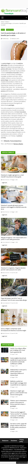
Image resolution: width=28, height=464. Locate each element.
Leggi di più (4, 182)
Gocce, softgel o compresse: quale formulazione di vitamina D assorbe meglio (13, 329)
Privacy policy (22, 440)
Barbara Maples (18, 144)
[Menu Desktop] (2, 17)
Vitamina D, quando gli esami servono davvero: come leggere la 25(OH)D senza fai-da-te (14, 207)
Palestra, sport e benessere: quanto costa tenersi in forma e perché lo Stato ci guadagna (18, 403)
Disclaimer (14, 440)
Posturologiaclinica (15, 141)
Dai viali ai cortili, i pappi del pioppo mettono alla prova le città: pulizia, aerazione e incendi (18, 426)
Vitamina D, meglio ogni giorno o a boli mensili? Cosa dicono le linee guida (12, 176)
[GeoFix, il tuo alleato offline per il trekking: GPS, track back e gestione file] (4, 350)
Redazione (5, 440)
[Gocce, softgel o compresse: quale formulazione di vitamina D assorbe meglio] (14, 318)
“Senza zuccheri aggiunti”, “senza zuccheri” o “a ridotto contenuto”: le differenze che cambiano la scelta (18, 414)
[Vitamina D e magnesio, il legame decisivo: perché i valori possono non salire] (14, 257)
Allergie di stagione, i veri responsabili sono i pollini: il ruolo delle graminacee (14, 238)
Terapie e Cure (10, 29)
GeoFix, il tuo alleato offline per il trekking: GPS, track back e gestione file (18, 350)
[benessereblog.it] (14, 11)
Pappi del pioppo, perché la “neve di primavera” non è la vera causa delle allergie (14, 299)
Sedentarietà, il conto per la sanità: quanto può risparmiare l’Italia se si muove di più (18, 372)
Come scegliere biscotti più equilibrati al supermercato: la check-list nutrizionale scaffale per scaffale (18, 360)
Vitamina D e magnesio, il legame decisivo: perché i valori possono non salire (13, 269)
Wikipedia (7, 141)
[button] (26, 17)
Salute (2, 29)
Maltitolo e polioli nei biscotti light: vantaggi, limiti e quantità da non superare (18, 383)
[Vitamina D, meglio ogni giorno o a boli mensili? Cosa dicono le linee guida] (14, 164)
